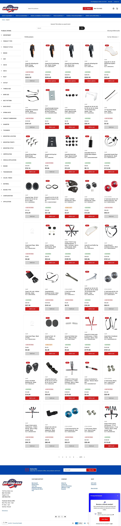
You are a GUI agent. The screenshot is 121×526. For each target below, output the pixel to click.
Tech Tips (34, 486)
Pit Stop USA (9, 523)
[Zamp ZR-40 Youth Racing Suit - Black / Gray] (72, 51)
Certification (7, 154)
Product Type (7, 41)
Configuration (8, 196)
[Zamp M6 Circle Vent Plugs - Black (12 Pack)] (72, 142)
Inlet (5, 77)
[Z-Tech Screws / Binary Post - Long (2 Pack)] (111, 368)
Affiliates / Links (65, 487)
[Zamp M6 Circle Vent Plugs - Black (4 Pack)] (72, 95)
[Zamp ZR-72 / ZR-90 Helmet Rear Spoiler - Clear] (111, 51)
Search (89, 8)
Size (4, 59)
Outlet (5, 83)
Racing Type (7, 190)
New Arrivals (94, 488)
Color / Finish (7, 178)
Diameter (6, 124)
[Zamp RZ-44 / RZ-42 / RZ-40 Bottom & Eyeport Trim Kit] (52, 186)
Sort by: (112, 37)
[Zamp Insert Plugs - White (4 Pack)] (32, 231)
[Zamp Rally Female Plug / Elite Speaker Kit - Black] (111, 142)
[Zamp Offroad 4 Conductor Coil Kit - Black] (111, 231)
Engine (5, 166)
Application (7, 201)
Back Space (6, 106)
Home (3, 19)
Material (6, 184)
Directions (5, 510)
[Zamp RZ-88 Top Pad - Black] (52, 142)
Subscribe (91, 470)
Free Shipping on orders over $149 (98, 1)
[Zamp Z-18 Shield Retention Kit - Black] (72, 186)
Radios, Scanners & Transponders (40, 15)
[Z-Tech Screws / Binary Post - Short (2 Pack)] (91, 413)
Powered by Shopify (17, 523)
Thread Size (7, 88)
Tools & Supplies (58, 15)
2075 (80, 457)
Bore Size (6, 94)
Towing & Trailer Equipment (74, 15)
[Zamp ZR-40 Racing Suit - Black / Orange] (32, 51)
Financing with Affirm (37, 489)
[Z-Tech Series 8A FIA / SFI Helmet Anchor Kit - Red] (111, 186)
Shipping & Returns (37, 487)
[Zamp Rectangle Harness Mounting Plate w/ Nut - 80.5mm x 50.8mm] (52, 95)
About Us (63, 483)
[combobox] (60, 8)
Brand (5, 53)
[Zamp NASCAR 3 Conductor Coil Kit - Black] (52, 277)
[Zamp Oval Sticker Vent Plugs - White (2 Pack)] (72, 323)
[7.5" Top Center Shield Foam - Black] (111, 95)
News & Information (66, 486)
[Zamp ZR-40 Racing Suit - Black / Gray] (91, 51)
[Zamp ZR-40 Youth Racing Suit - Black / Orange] (52, 51)
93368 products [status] (29, 37)
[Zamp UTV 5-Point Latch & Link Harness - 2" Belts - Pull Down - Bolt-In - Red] (91, 323)
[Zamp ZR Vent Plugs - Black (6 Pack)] (32, 142)
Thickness (6, 130)
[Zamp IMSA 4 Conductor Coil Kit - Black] (32, 95)
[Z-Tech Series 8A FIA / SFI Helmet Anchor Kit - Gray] (111, 277)
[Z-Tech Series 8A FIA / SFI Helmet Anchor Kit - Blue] (72, 413)
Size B (5, 65)
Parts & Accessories (21, 15)
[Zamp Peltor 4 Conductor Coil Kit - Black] (111, 323)
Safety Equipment (7, 15)
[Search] (82, 28)
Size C (5, 71)
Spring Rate (7, 112)
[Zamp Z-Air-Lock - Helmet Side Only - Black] (32, 277)
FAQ (33, 490)
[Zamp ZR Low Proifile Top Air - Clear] (91, 231)
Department (7, 35)
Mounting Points (8, 142)
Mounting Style (8, 148)
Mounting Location (9, 136)
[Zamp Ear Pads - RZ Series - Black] (52, 323)
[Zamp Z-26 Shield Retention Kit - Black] (32, 368)
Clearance (93, 484)
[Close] (118, 496)
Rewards (110, 1)
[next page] (84, 457)
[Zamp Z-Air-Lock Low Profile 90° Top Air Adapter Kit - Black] (52, 413)
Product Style (8, 47)
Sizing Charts (35, 484)
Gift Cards (93, 483)
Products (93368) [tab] (6, 30)
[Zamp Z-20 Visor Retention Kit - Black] (52, 231)
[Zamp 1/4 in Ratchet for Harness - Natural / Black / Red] (91, 368)
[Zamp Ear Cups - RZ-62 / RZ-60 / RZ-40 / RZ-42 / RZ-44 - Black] (32, 186)
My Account (35, 483)
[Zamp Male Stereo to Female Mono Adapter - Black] (91, 142)
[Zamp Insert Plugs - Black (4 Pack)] (32, 323)
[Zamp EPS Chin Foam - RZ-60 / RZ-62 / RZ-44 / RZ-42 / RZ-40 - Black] (52, 368)
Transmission (7, 172)
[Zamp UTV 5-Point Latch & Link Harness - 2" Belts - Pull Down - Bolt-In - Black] (72, 368)
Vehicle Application (9, 160)
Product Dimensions (9, 118)
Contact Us (116, 1)
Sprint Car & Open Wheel (92, 15)
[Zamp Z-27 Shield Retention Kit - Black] (91, 186)
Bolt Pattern (7, 100)
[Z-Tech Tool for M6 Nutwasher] (72, 277)
